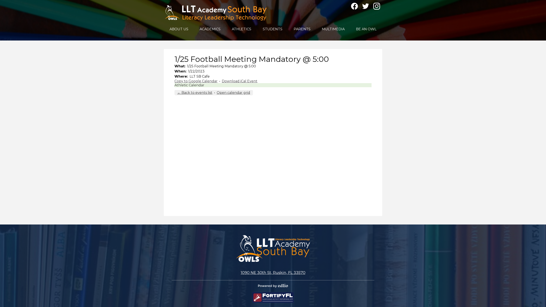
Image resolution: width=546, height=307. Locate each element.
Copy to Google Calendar (196, 81)
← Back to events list (194, 93)
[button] (178, 29)
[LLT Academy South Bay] (216, 12)
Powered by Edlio (273, 286)
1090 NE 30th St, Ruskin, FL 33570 (273, 272)
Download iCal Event (239, 81)
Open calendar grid (233, 93)
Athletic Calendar (189, 85)
